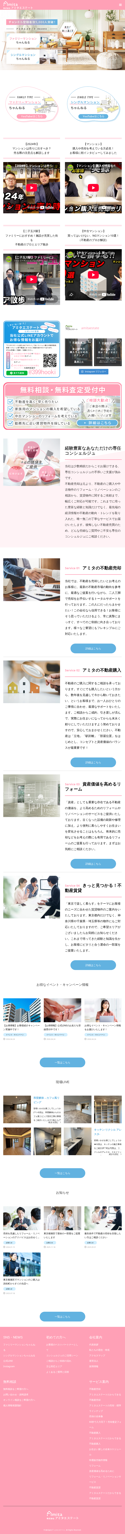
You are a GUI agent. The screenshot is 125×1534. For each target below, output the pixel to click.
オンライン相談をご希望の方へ (19, 1399)
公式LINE (8, 1360)
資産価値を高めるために (101, 1470)
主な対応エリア (54, 1366)
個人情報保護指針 (12, 1405)
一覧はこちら (62, 1062)
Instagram (9, 1366)
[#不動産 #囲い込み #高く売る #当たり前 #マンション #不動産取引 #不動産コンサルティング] (108, 352)
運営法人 (93, 1360)
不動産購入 (95, 1432)
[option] (62, 40)
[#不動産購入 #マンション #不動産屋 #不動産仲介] (79, 352)
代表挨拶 (93, 1344)
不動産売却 (95, 1388)
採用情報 (93, 1366)
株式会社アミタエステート (55, 1530)
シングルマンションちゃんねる (19, 1355)
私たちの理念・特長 (99, 1349)
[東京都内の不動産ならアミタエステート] (18, 4)
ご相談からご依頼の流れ (58, 1360)
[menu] (120, 5)
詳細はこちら (93, 648)
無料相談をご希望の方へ (15, 1388)
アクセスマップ (97, 1355)
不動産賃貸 (95, 1487)
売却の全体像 (96, 1416)
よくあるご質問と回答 (57, 1371)
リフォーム (95, 1465)
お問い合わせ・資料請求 (15, 1394)
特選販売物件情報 (98, 1460)
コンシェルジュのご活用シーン (62, 1355)
